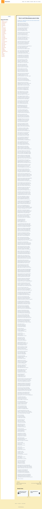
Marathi (38, 20)
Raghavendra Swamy (5, 51)
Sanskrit (21, 21)
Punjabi (18, 21)
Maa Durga (3, 45)
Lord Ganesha (4, 27)
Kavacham (31, 1)
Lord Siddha (3, 37)
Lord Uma (3, 40)
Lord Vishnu (3, 42)
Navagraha (3, 49)
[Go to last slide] (18, 493)
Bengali (24, 20)
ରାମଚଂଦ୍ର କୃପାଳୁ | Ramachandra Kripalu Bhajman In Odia (36, 483)
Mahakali (3, 48)
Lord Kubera (3, 32)
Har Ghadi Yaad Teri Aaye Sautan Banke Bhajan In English (22, 492)
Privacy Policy (23, 503)
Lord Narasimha (4, 33)
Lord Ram (3, 34)
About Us (16, 503)
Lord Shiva (21, 478)
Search (9, 16)
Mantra (35, 1)
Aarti (25, 1)
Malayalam (35, 20)
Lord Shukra (3, 36)
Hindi (30, 20)
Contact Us (19, 503)
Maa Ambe (3, 43)
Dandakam (28, 1)
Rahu (2, 52)
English (26, 20)
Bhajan (19, 478)
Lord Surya (3, 39)
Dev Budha (3, 23)
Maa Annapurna (4, 44)
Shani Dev (3, 53)
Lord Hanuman (4, 29)
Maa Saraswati (4, 47)
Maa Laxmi (3, 46)
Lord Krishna (3, 31)
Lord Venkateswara (4, 41)
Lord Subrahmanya (4, 38)
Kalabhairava (3, 25)
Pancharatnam (4, 50)
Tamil (23, 21)
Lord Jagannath (4, 30)
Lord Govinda (4, 28)
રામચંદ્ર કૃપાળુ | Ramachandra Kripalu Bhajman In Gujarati (21, 483)
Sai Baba (3, 54)
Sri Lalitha (3, 55)
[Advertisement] (21, 8)
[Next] (39, 493)
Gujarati (28, 20)
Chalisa (23, 1)
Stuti (37, 1)
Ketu (2, 26)
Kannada (32, 20)
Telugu (25, 21)
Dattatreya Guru (4, 22)
